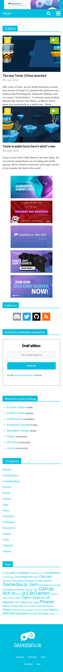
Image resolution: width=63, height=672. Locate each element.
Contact (28, 664)
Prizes (27, 606)
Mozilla (12, 598)
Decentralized (23, 576)
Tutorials (8, 545)
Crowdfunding (11, 481)
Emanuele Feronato (18, 424)
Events (7, 493)
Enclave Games (16, 407)
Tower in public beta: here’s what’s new (29, 146)
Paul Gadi (33, 602)
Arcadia (10, 572)
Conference (52, 572)
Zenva (52, 614)
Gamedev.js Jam (20, 584)
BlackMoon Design (18, 430)
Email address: (31, 346)
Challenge (22, 572)
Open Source (33, 597)
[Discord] (17, 317)
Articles (7, 469)
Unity (23, 610)
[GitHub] (36, 317)
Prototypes (9, 522)
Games (7, 498)
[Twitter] (27, 317)
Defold (35, 577)
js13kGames (14, 419)
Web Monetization (16, 613)
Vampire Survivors (34, 610)
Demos (7, 487)
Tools (6, 539)
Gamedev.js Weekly (14, 589)
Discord (45, 577)
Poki (21, 606)
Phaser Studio (10, 606)
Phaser (11, 436)
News (6, 510)
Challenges (34, 573)
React (34, 606)
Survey (7, 533)
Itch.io (9, 593)
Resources (9, 528)
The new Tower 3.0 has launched (24, 75)
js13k (19, 594)
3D (4, 573)
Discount (7, 580)
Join (38, 664)
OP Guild (12, 442)
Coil (42, 573)
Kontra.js (54, 594)
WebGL (54, 609)
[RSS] (46, 317)
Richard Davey (45, 606)
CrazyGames (8, 577)
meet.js (11, 448)
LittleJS (6, 598)
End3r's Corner (16, 413)
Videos (7, 551)
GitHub (46, 588)
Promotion (9, 516)
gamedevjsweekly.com (24, 375)
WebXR (33, 613)
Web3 (46, 610)
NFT (18, 597)
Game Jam (31, 589)
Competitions (10, 475)
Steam (7, 609)
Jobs (5, 504)
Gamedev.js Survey (49, 585)
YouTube (43, 613)
